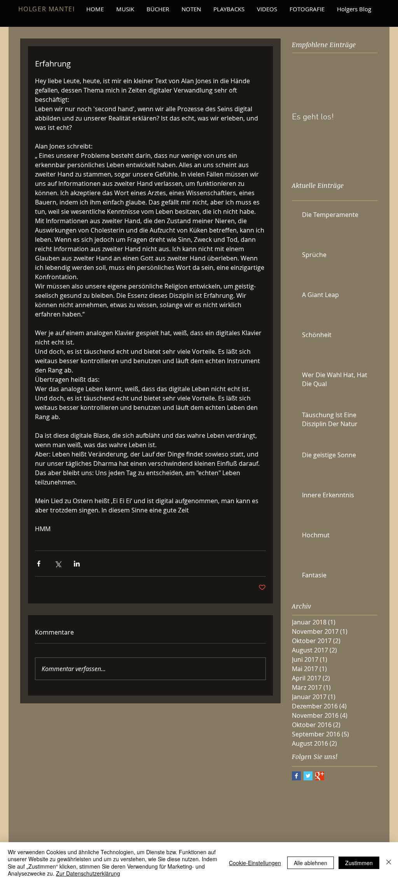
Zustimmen (359, 863)
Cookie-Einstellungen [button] (255, 863)
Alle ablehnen (310, 863)
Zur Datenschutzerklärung (88, 873)
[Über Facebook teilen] (38, 563)
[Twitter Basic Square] (308, 775)
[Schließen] (388, 862)
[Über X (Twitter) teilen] (57, 563)
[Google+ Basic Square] (319, 775)
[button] (229, 9)
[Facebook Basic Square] (296, 775)
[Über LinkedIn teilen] (76, 563)
